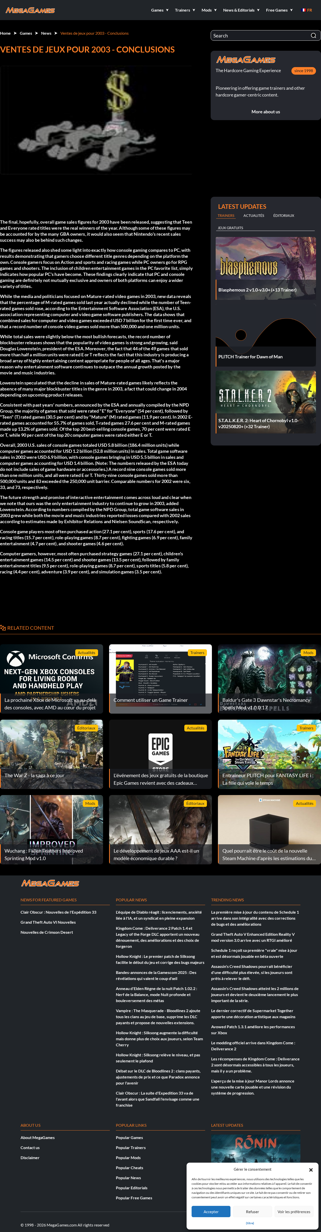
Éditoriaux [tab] (283, 215)
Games (26, 33)
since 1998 (303, 70)
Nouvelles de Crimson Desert (47, 932)
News (46, 33)
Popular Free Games (134, 1197)
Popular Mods (128, 1157)
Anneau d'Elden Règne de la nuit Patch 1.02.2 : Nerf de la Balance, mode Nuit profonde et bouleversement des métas (156, 994)
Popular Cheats (129, 1167)
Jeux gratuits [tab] (230, 228)
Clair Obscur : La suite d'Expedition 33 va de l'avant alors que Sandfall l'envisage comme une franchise (157, 1099)
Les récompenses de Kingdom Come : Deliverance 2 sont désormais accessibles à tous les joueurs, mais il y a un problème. (255, 1064)
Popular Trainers (131, 1147)
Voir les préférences (294, 1211)
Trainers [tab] (226, 215)
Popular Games (129, 1137)
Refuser (252, 1211)
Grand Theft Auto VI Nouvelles (48, 922)
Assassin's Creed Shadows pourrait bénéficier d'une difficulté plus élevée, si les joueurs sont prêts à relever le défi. (251, 972)
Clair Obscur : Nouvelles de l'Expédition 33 (58, 912)
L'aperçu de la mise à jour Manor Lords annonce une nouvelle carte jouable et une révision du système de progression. (252, 1086)
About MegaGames (38, 1137)
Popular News (128, 1177)
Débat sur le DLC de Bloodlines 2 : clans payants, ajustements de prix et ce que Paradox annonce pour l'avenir (158, 1076)
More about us (266, 111)
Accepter (211, 1211)
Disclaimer (30, 1157)
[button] (310, 1169)
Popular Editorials (131, 1187)
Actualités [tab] (254, 215)
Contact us (30, 1147)
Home (5, 33)
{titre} (250, 1223)
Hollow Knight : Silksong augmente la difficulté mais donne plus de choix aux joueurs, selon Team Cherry (159, 1038)
